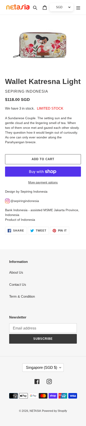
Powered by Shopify (54, 411)
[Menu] (78, 7)
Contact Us (17, 284)
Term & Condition (22, 296)
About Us (16, 272)
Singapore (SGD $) (41, 367)
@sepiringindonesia (24, 201)
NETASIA (35, 411)
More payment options (43, 182)
